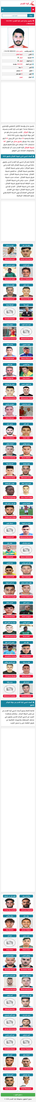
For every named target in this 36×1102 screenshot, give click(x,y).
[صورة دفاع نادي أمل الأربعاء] (9, 987)
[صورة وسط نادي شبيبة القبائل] (26, 257)
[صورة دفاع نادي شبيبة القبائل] (9, 257)
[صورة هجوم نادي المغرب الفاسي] (26, 1066)
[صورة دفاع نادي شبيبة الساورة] (26, 947)
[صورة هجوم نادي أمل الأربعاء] (9, 1007)
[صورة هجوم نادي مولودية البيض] (9, 1066)
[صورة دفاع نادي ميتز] (9, 907)
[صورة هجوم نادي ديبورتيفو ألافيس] (26, 907)
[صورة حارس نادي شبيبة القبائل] (9, 276)
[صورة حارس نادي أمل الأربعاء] (9, 1046)
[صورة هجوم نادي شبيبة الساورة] (9, 947)
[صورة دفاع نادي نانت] (26, 927)
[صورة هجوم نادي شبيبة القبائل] (9, 336)
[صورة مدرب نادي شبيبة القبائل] (26, 316)
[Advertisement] (18, 101)
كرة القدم (24, 3)
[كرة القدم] (33, 9)
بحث (31, 15)
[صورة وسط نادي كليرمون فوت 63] (9, 927)
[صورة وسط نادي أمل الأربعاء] (26, 967)
